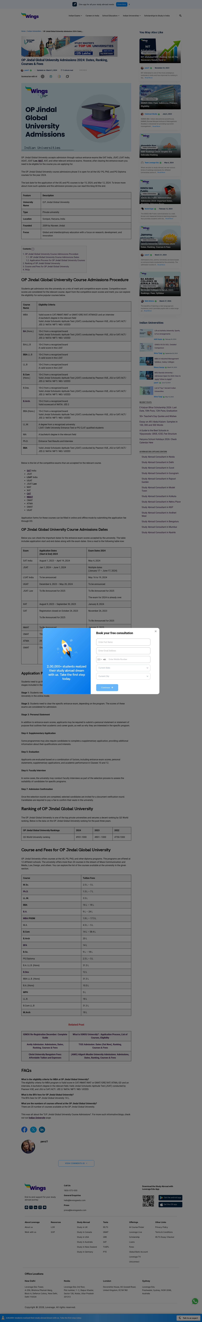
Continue (106, 688)
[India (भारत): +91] (99, 659)
